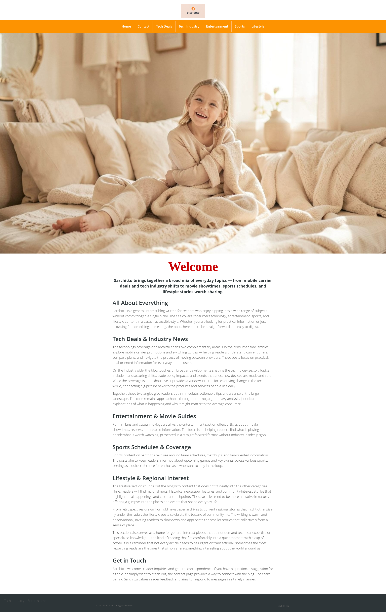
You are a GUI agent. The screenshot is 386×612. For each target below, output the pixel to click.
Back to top (284, 605)
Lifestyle (258, 26)
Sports (240, 26)
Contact (143, 26)
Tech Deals (164, 26)
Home (126, 26)
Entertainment (217, 26)
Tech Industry (189, 26)
